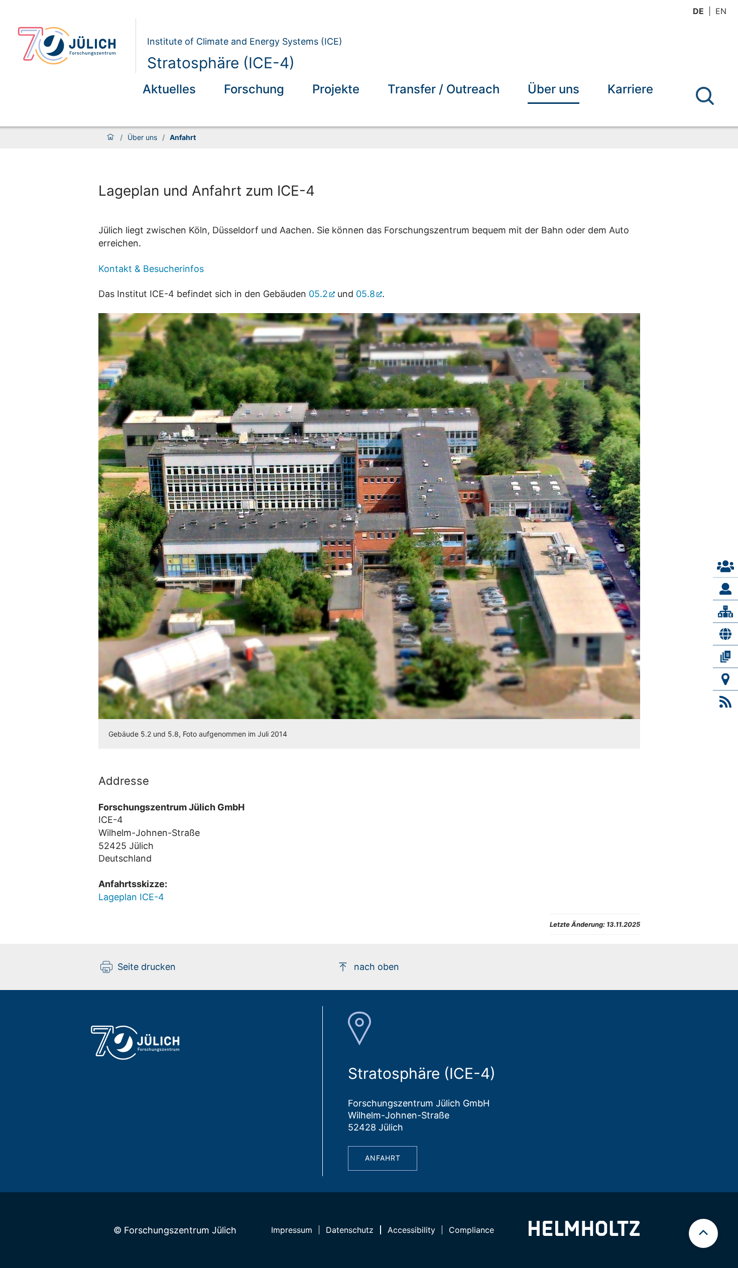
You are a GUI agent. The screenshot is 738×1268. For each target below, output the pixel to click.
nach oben (376, 966)
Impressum (291, 1230)
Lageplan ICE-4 (131, 897)
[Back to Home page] (72, 45)
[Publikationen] (725, 656)
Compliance (471, 1230)
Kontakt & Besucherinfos (151, 268)
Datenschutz (350, 1230)
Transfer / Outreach (444, 89)
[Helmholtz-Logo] (584, 1232)
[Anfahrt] (725, 679)
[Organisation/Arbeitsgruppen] (725, 611)
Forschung (254, 89)
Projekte (335, 89)
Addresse (123, 780)
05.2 (318, 294)
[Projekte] (725, 634)
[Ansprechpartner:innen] (725, 566)
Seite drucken (146, 966)
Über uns (553, 89)
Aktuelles (169, 89)
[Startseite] (110, 137)
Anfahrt (383, 1158)
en (720, 11)
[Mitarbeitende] (725, 589)
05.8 (365, 294)
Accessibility (411, 1230)
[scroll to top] (703, 1233)
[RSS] (725, 702)
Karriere (630, 89)
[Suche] (705, 96)
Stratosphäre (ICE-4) (221, 63)
